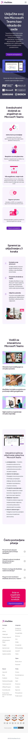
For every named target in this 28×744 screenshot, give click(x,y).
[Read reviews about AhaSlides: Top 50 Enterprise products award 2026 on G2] (7, 718)
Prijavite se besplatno (14, 54)
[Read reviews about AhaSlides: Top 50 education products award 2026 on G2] (21, 718)
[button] (25, 2)
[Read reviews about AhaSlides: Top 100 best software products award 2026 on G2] (14, 718)
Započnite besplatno (15, 603)
